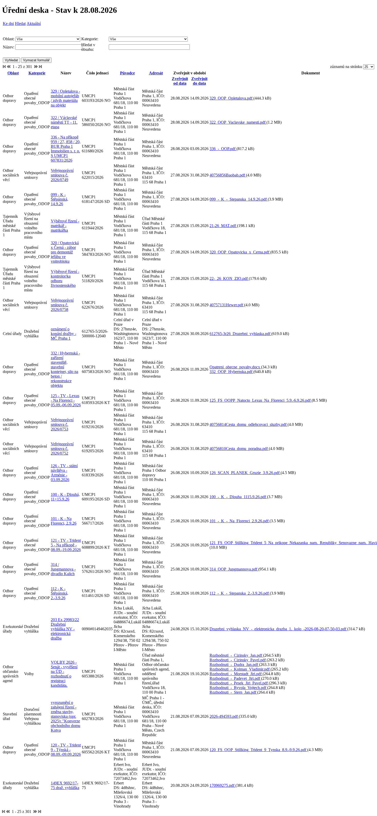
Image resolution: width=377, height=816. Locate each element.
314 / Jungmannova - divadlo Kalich (63, 569)
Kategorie (36, 73)
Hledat (20, 23)
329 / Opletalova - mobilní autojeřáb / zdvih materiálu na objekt (65, 98)
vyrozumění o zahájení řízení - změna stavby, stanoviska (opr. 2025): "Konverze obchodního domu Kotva (65, 716)
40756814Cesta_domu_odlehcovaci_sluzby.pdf (248, 424)
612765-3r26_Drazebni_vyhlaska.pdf (240, 333)
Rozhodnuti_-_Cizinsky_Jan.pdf (236, 655)
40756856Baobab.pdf (228, 175)
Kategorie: (89, 39)
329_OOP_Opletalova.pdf (231, 98)
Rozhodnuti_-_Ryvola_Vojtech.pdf (238, 687)
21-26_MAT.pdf (223, 225)
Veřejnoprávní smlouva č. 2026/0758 (62, 305)
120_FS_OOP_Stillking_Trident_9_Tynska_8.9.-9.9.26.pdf (258, 750)
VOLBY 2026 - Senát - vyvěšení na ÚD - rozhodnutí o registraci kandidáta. (64, 673)
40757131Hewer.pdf (227, 305)
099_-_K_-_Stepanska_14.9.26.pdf (239, 199)
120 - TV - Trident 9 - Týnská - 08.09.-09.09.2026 (66, 749)
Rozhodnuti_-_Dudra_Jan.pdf (234, 664)
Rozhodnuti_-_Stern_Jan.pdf (233, 692)
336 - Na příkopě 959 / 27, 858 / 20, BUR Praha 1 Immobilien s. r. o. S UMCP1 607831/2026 (66, 148)
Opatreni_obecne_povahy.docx (235, 367)
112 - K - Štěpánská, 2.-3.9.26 (59, 593)
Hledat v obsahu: (88, 47)
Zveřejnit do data (199, 80)
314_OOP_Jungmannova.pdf (234, 569)
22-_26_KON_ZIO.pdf (229, 278)
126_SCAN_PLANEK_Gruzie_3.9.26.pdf (245, 472)
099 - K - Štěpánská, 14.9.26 (59, 199)
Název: (8, 47)
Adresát (156, 73)
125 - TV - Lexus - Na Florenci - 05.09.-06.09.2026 (66, 400)
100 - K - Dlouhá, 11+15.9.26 (65, 496)
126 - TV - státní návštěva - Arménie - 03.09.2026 (64, 473)
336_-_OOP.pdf (223, 148)
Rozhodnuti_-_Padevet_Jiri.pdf (235, 678)
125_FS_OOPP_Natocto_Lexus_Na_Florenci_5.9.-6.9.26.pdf (261, 400)
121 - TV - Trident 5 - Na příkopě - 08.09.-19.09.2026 (66, 545)
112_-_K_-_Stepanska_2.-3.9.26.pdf (240, 593)
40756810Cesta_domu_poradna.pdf (239, 448)
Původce (127, 73)
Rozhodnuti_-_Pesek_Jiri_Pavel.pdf (239, 683)
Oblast (13, 73)
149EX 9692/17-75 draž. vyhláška (65, 785)
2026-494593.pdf (224, 716)
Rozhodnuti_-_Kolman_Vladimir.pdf (240, 669)
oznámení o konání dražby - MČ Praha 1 (63, 333)
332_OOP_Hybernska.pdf (231, 371)
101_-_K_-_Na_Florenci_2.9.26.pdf (240, 521)
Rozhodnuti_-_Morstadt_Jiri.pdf (236, 674)
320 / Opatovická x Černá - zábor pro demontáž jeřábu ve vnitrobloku (65, 252)
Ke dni (8, 23)
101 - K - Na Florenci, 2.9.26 (63, 520)
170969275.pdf (222, 785)
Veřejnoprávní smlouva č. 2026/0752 (62, 448)
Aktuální (34, 23)
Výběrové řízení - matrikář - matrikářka (65, 225)
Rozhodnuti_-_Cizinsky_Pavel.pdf (238, 660)
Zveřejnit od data (180, 80)
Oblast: (8, 39)
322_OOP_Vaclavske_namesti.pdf (238, 122)
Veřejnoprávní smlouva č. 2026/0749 (62, 175)
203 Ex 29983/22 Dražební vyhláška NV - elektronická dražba (65, 628)
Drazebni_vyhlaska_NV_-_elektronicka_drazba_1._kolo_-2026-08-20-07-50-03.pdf (278, 629)
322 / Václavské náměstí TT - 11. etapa (64, 122)
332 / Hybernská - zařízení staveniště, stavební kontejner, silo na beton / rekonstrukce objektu (65, 369)
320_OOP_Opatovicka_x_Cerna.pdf (240, 252)
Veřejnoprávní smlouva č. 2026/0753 (62, 424)
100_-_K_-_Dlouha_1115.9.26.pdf (238, 497)
